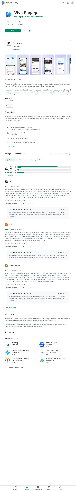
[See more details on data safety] (11, 146)
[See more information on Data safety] (17, 112)
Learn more (16, 49)
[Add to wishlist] (30, 30)
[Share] (24, 30)
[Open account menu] (72, 2)
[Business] (9, 105)
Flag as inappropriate (14, 367)
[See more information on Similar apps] (17, 338)
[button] (10, 65)
